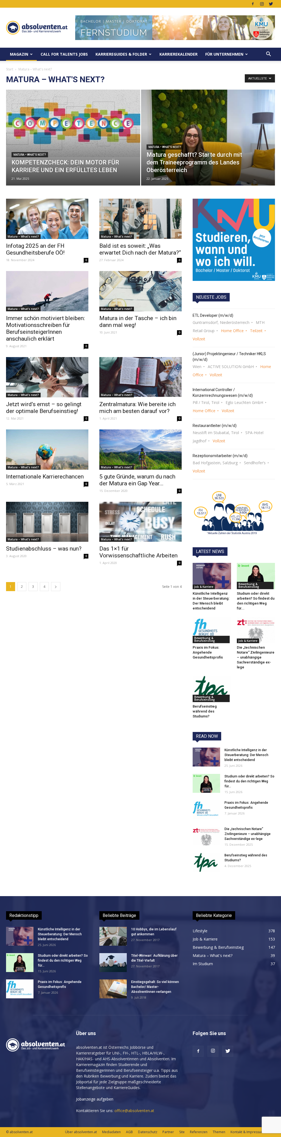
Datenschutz (147, 1132)
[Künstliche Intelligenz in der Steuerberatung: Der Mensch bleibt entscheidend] (212, 576)
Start (9, 69)
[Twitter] (271, 4)
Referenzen (198, 1132)
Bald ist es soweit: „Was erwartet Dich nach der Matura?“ (140, 249)
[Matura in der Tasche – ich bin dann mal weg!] (140, 291)
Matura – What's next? (29, 154)
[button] (268, 54)
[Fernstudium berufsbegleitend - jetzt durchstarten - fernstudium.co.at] (234, 240)
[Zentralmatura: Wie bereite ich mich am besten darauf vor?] (140, 377)
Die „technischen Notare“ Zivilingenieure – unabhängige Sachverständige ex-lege (255, 657)
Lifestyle (200, 930)
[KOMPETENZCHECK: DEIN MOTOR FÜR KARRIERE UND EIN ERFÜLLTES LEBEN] (73, 123)
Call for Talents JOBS (64, 54)
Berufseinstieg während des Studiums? (205, 711)
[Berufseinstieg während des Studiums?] (212, 689)
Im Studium (203, 963)
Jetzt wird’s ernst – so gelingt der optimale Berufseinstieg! (44, 407)
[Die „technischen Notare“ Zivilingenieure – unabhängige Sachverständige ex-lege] (256, 630)
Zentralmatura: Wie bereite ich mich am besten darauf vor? (137, 407)
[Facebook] (253, 4)
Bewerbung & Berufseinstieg (248, 585)
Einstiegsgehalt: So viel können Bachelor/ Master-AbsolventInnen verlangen (155, 987)
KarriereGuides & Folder (121, 54)
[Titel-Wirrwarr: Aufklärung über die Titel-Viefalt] (113, 962)
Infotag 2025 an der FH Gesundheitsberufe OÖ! (35, 249)
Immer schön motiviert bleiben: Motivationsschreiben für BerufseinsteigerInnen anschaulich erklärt (45, 328)
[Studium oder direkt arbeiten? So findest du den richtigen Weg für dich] (256, 576)
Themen (219, 1132)
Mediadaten (111, 1132)
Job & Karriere (203, 587)
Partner (168, 1132)
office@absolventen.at (134, 1110)
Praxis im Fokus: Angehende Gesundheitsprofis (208, 652)
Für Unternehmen (224, 54)
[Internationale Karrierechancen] (47, 449)
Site (182, 1132)
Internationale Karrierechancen (45, 476)
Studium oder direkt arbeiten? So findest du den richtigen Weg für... (249, 781)
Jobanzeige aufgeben (94, 1099)
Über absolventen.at (81, 1132)
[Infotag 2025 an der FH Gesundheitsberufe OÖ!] (47, 219)
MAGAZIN (19, 54)
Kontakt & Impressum (247, 1132)
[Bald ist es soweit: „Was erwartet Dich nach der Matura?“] (140, 219)
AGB (129, 1132)
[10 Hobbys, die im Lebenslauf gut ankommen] (113, 936)
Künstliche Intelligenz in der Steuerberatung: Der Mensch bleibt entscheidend (246, 755)
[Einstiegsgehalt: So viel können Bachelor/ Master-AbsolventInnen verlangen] (113, 988)
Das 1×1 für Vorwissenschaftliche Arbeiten (138, 552)
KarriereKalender (178, 54)
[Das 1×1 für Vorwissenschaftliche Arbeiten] (140, 522)
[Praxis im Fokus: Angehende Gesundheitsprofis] (212, 630)
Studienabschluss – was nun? (44, 548)
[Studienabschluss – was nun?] (47, 522)
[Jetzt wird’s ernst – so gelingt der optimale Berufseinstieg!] (47, 377)
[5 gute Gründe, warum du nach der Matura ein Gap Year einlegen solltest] (140, 449)
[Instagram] (262, 4)
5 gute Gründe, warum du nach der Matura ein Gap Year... (137, 480)
